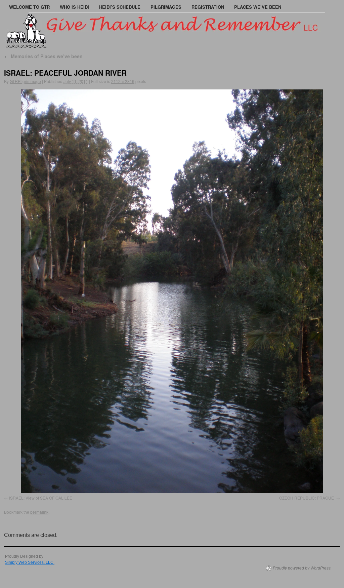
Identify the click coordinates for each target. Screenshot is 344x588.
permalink (39, 512)
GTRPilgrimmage (25, 81)
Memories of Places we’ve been (43, 56)
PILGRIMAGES (165, 7)
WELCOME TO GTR (29, 7)
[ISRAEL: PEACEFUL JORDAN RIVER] (172, 291)
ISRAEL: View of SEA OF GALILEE (40, 498)
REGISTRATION (207, 7)
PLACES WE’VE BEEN (257, 7)
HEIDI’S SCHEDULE (119, 7)
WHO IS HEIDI (74, 7)
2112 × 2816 (122, 81)
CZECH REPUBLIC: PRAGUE (307, 498)
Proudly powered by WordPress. (302, 568)
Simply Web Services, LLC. (29, 562)
